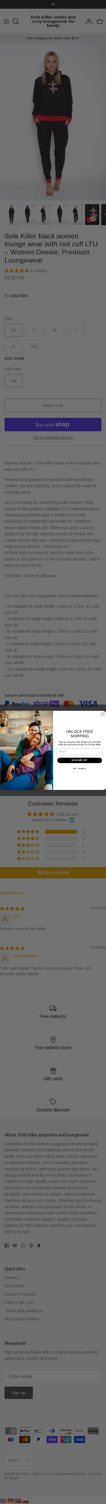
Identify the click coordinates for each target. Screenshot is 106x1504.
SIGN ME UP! (79, 760)
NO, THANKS (79, 768)
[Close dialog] (103, 714)
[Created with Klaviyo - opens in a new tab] (53, 791)
